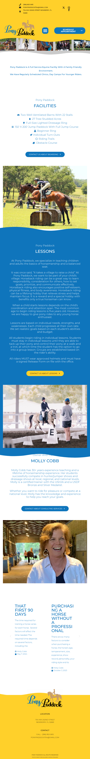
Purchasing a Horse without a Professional (62, 618)
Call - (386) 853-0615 (45, 734)
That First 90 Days (24, 610)
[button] (45, 30)
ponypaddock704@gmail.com (45, 737)
